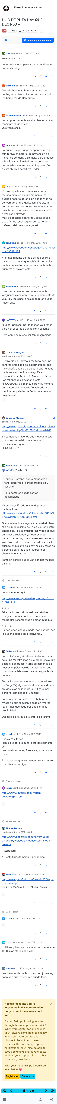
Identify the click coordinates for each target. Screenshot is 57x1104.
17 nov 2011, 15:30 (33, 651)
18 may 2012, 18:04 (22, 832)
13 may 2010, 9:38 (29, 186)
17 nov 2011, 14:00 (32, 587)
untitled (10, 968)
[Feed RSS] (41, 30)
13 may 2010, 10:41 (39, 286)
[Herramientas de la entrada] (52, 76)
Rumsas (10, 874)
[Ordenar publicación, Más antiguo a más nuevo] (6, 40)
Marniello (10, 85)
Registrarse (12, 1076)
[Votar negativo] (46, 76)
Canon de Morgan (15, 352)
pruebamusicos (13, 115)
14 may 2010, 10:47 (22, 356)
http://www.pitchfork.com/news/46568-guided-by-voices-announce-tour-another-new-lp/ (27, 840)
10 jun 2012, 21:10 (34, 968)
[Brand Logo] (7, 7)
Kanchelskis (12, 286)
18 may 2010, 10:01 (36, 465)
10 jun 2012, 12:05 (33, 942)
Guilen (9, 651)
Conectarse (28, 1076)
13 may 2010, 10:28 (37, 243)
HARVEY (10, 320)
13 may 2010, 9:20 (36, 85)
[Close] (51, 1003)
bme (8, 53)
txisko (9, 942)
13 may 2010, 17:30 (36, 320)
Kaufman (10, 465)
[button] (4, 1099)
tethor (9, 145)
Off (4, 31)
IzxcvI (9, 587)
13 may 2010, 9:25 (33, 145)
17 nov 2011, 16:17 (32, 734)
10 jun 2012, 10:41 (32, 918)
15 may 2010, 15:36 (22, 421)
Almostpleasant (14, 828)
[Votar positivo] (35, 76)
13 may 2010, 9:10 (30, 53)
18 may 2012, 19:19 (35, 874)
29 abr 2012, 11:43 (33, 788)
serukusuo (11, 243)
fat (7, 186)
